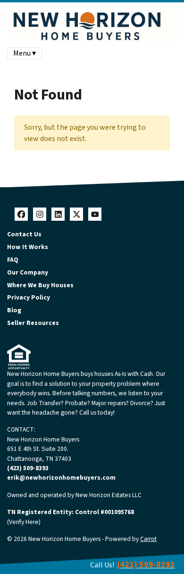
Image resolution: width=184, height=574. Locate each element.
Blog (14, 310)
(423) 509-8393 (28, 468)
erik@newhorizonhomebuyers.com (61, 477)
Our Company (27, 272)
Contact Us (24, 234)
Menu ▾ (24, 53)
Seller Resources (33, 322)
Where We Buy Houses (40, 285)
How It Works (27, 246)
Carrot (148, 538)
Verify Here (24, 521)
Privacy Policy (28, 297)
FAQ (12, 259)
